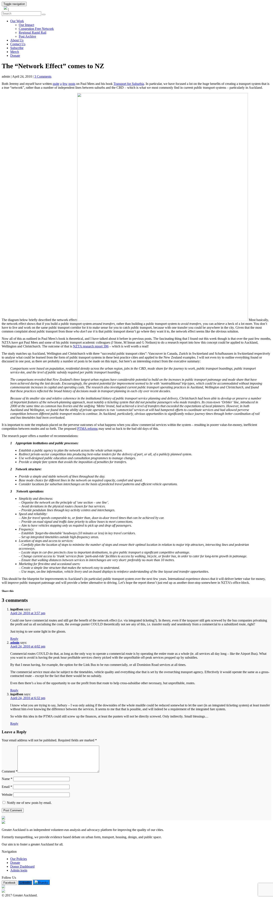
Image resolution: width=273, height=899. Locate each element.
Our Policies (18, 859)
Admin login (18, 870)
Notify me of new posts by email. (29, 803)
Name (7, 779)
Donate (15, 55)
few (65, 84)
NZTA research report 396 (91, 346)
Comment (9, 771)
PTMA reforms (87, 428)
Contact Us (17, 44)
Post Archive (27, 36)
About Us (16, 40)
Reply (14, 638)
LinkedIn (25, 882)
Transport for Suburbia (128, 84)
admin (14, 642)
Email (7, 787)
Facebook (9, 882)
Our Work (17, 21)
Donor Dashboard (22, 866)
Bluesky (43, 882)
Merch (14, 52)
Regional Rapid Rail (32, 32)
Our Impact (26, 25)
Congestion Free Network (36, 28)
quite (56, 84)
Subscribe (16, 48)
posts (71, 84)
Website (7, 794)
